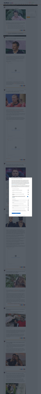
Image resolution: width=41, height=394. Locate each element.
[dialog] (20, 197)
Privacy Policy (24, 215)
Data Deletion (17, 215)
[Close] (30, 178)
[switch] (28, 190)
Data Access (20, 215)
